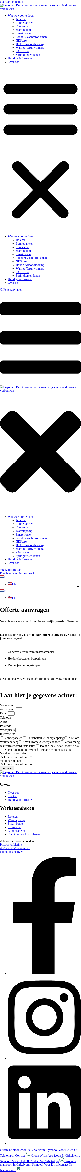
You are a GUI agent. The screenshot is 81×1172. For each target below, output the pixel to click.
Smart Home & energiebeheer (41, 742)
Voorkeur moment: (11, 760)
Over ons (13, 62)
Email (4, 713)
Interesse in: (7, 734)
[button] (40, 149)
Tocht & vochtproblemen (31, 37)
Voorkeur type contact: (14, 753)
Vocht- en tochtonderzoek (21, 749)
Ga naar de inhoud (11, 1)
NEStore (21, 40)
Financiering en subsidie (56, 749)
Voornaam (7, 705)
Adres (4, 721)
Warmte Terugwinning (30, 47)
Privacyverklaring (11, 844)
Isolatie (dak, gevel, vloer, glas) (59, 745)
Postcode (6, 726)
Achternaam (8, 709)
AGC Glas (22, 51)
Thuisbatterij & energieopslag (45, 738)
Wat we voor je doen (21, 15)
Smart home (23, 33)
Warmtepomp (24, 29)
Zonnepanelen (24, 22)
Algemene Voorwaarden (15, 848)
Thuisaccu (22, 26)
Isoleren (21, 19)
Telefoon (6, 717)
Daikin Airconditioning (30, 44)
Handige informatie (20, 58)
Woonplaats (7, 730)
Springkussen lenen (28, 54)
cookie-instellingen (11, 851)
